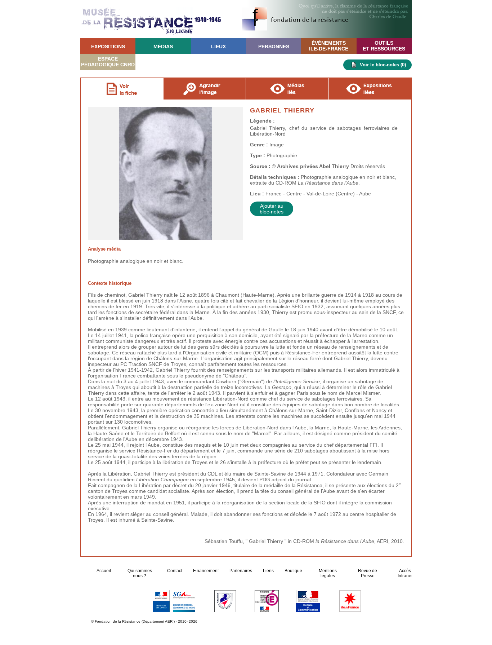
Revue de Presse (367, 573)
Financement (206, 570)
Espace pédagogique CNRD (108, 61)
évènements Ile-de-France (328, 46)
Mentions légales (328, 573)
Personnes (273, 46)
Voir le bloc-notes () (383, 64)
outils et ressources (384, 46)
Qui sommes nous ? (140, 573)
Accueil (104, 570)
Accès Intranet (405, 573)
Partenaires (240, 570)
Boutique (293, 570)
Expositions (108, 46)
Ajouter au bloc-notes (271, 209)
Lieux (218, 46)
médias (163, 46)
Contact (174, 570)
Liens (268, 570)
